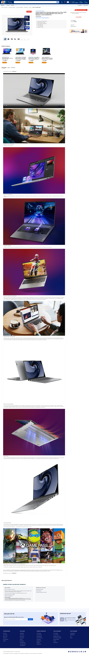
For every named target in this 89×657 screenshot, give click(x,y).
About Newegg (39, 633)
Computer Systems (12, 7)
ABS (70, 636)
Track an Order (5, 634)
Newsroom (38, 642)
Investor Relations (39, 634)
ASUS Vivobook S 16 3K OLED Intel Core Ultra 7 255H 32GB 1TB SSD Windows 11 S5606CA (20, 58)
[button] (10, 2)
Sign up (30, 619)
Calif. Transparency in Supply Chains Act (24, 653)
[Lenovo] (29, 12)
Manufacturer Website (39, 589)
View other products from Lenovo (41, 592)
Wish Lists (21, 639)
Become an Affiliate (56, 639)
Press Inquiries (39, 639)
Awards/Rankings (39, 636)
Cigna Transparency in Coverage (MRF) (36, 653)
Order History (22, 634)
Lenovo (30, 7)
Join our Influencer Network (57, 637)
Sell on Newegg (55, 633)
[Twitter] (70, 651)
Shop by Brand (55, 642)
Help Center (5, 633)
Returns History (22, 636)
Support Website (38, 590)
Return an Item (5, 636)
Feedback (14, 71)
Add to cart (4, 62)
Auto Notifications (22, 645)
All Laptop (25, 7)
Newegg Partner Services (57, 636)
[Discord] (83, 651)
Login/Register (22, 633)
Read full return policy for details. (10, 594)
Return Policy (5, 637)
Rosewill (71, 637)
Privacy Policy (11, 653)
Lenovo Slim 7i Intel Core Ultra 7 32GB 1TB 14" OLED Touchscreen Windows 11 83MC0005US (34, 58)
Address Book (22, 637)
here (28, 590)
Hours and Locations (39, 637)
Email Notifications (22, 642)
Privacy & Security (5, 639)
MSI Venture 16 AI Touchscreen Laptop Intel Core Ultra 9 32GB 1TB (7, 58)
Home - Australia (4, 7)
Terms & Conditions (6, 653)
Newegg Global (72, 634)
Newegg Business (72, 633)
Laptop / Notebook (19, 7)
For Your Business (56, 634)
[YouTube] (79, 651)
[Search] (57, 2)
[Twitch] (81, 651)
